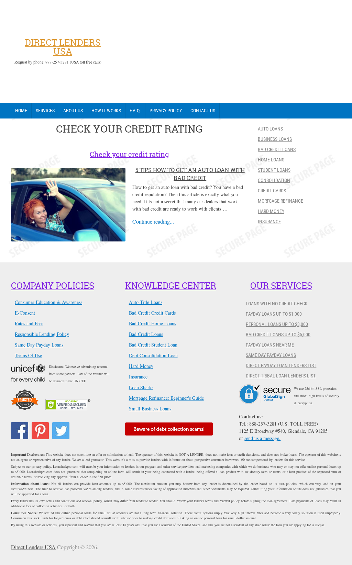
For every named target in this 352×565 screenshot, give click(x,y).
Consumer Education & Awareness (48, 302)
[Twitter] (60, 430)
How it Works (106, 110)
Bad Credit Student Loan (153, 344)
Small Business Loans (150, 408)
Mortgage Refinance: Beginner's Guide (166, 398)
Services (45, 110)
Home (21, 110)
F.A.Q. (135, 110)
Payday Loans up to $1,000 (274, 314)
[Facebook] (19, 430)
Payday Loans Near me (270, 345)
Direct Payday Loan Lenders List (281, 365)
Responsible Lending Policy (42, 334)
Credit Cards (272, 190)
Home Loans (271, 159)
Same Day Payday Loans (39, 344)
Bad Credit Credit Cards (152, 312)
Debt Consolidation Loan (153, 355)
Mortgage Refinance (280, 201)
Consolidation (274, 180)
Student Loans (274, 170)
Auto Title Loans (145, 302)
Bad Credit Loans (277, 149)
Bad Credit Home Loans (152, 323)
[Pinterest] (40, 430)
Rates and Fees (29, 323)
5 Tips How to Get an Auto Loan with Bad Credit (190, 173)
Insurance (269, 221)
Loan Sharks (141, 387)
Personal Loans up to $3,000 (277, 324)
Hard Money (271, 211)
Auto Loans (270, 129)
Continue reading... (153, 221)
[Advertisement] (224, 51)
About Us (73, 110)
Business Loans (275, 139)
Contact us (202, 110)
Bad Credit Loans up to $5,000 (278, 334)
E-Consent (25, 312)
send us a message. (262, 438)
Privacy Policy (166, 110)
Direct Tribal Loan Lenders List (281, 375)
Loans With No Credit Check (277, 303)
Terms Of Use (28, 355)
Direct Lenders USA (63, 47)
